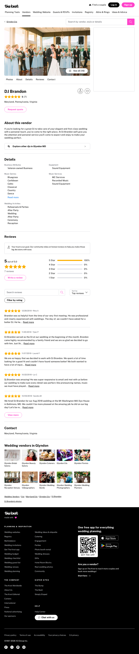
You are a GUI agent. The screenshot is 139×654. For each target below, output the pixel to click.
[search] (62, 292)
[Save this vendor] (87, 91)
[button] (80, 292)
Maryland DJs (31, 497)
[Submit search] (131, 22)
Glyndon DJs (12, 22)
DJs (22, 497)
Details (29, 79)
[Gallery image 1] (47, 51)
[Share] (80, 91)
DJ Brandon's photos (13, 501)
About (19, 79)
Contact (51, 79)
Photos (9, 79)
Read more (13, 197)
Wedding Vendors (11, 497)
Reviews (40, 79)
